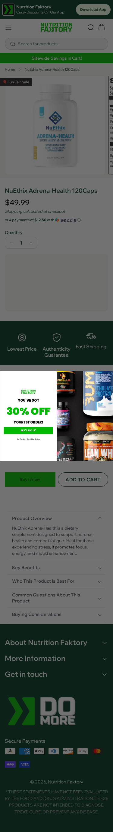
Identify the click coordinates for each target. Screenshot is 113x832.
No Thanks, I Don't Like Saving (28, 439)
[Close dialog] (110, 374)
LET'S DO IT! (28, 430)
